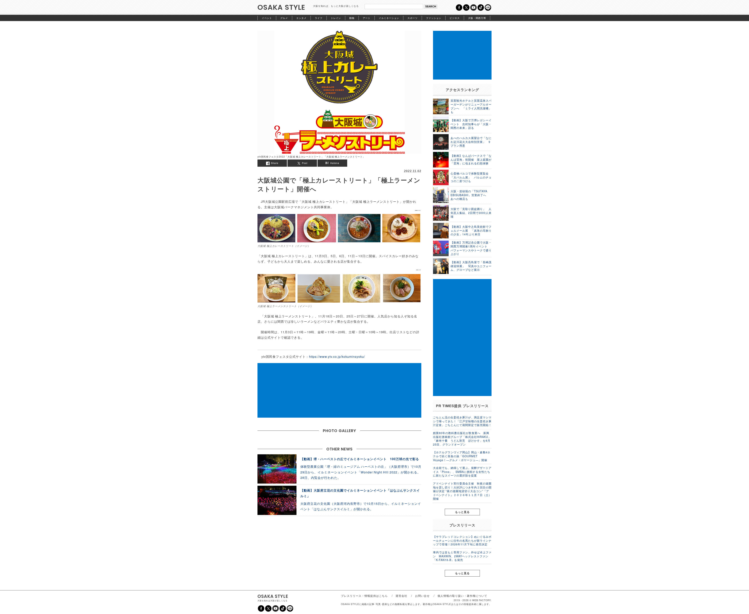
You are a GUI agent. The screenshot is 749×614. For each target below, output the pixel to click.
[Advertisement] (339, 390)
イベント (267, 17)
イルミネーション (389, 17)
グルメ (284, 17)
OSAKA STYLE (281, 7)
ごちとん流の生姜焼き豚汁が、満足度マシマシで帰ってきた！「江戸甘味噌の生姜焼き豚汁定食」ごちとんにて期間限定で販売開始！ (462, 421)
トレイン (336, 17)
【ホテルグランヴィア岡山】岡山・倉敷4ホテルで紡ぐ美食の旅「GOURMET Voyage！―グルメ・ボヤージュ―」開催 (461, 456)
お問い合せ (422, 596)
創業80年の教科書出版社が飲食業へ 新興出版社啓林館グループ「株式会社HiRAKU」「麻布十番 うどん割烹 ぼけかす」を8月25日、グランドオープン (462, 438)
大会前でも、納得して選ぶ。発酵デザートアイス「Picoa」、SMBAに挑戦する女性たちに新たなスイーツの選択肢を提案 (462, 471)
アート (366, 17)
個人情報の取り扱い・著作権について (462, 596)
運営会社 (401, 596)
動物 (351, 17)
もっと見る (462, 512)
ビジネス (455, 17)
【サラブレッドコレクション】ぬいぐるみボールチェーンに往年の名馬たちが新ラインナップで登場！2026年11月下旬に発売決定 (462, 540)
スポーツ (412, 17)
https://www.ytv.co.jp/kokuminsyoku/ (337, 356)
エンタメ (301, 17)
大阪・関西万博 (477, 17)
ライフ (318, 17)
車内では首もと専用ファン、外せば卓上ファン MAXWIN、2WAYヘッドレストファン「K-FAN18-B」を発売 (462, 556)
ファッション (433, 17)
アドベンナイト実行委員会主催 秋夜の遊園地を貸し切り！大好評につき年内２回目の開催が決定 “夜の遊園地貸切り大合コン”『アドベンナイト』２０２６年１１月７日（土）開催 (462, 491)
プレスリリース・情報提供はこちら (364, 596)
